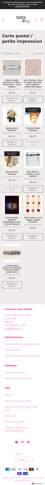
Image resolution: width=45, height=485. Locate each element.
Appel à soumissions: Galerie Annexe (22, 356)
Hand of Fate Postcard (12, 173)
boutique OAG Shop (16, 478)
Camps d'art (10, 416)
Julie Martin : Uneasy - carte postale (33, 174)
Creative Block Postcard (33, 129)
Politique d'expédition (15, 372)
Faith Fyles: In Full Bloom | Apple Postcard (33, 220)
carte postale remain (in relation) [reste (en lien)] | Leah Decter (12, 269)
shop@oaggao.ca (13, 328)
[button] (3, 20)
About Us (9, 395)
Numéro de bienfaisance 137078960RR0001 (16, 429)
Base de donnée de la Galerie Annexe (22, 344)
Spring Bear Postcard (12, 129)
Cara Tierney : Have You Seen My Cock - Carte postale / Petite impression (33, 83)
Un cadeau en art (12, 350)
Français (21, 460)
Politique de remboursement (18, 378)
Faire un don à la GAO (14, 422)
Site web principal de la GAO (18, 401)
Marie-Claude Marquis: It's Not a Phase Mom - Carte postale (12, 83)
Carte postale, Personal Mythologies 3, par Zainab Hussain (12, 221)
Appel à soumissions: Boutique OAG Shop (21, 408)
